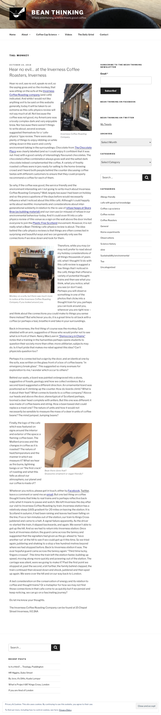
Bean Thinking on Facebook (118, 102)
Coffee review (107, 214)
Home (12, 34)
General (104, 226)
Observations (107, 237)
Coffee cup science (110, 208)
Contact (104, 34)
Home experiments (110, 232)
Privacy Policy (65, 710)
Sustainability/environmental (114, 255)
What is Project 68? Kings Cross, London (28, 684)
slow (102, 249)
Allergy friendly (107, 196)
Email (104, 73)
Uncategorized (107, 267)
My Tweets (105, 124)
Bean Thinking (57, 12)
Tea (102, 261)
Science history (108, 243)
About (25, 34)
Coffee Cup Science (46, 34)
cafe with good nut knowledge (115, 202)
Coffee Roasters (108, 220)
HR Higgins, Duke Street (20, 672)
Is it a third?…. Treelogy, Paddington (25, 666)
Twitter (85, 490)
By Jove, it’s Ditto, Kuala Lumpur (24, 678)
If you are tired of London (20, 690)
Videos (68, 34)
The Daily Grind (86, 34)
